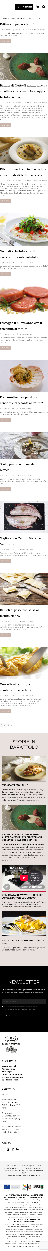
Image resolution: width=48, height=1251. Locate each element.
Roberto (18, 30)
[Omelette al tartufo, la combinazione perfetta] (24, 677)
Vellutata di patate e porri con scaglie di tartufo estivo (22, 896)
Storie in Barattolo (39, 30)
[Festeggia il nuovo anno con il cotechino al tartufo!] (24, 316)
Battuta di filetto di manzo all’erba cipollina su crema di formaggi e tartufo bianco (23, 91)
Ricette (22, 262)
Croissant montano (15, 785)
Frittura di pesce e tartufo (17, 24)
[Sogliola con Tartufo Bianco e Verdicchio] (24, 531)
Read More (5, 41)
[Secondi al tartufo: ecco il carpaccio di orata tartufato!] (24, 244)
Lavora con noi (9, 1066)
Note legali (7, 1072)
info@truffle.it (13, 1132)
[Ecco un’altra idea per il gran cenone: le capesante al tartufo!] (24, 390)
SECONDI (29, 30)
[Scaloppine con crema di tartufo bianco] (24, 457)
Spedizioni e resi (10, 1080)
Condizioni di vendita (12, 1074)
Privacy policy (8, 1069)
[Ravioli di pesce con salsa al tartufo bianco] (24, 603)
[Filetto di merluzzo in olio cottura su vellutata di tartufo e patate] (24, 163)
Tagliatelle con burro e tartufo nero (23, 942)
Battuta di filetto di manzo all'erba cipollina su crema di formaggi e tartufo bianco (22, 837)
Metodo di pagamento (12, 1077)
